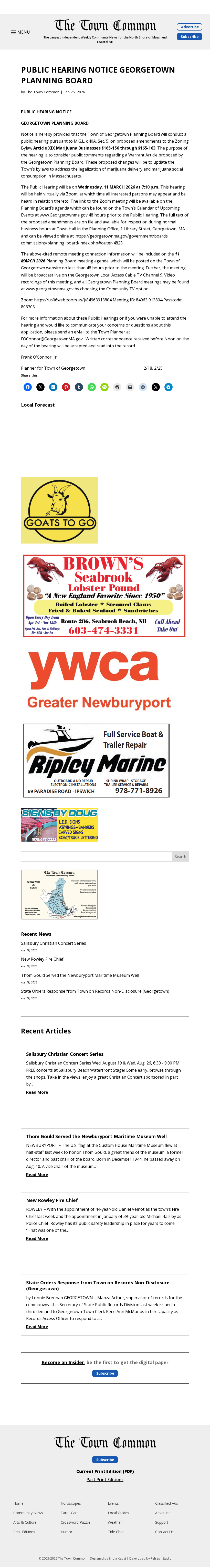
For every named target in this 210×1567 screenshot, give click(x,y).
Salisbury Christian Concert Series (53, 943)
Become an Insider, (63, 1362)
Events (113, 1503)
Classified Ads (166, 1503)
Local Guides (118, 1512)
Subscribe (190, 36)
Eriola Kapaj (117, 1558)
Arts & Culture (25, 1522)
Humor (66, 1531)
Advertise (190, 26)
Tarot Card (70, 1512)
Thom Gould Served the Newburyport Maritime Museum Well (80, 975)
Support (161, 1522)
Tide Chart (116, 1531)
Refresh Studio (161, 1558)
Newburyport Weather (105, 466)
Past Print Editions (105, 1479)
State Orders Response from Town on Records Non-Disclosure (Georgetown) (95, 991)
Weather (115, 1522)
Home (18, 1503)
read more (37, 1092)
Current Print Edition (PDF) (105, 1471)
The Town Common (42, 92)
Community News (28, 1512)
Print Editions (24, 1531)
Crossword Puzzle (75, 1522)
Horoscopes (71, 1503)
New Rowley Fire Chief (42, 959)
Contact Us (164, 1531)
